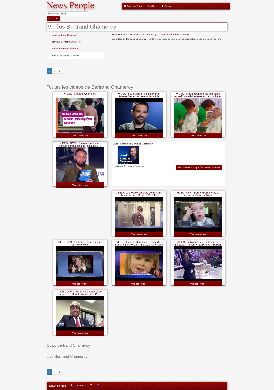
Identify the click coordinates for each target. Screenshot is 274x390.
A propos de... (78, 385)
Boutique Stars (134, 6)
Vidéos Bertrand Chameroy (65, 55)
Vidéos (153, 6)
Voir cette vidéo (80, 135)
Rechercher (53, 18)
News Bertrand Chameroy (65, 35)
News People (57, 385)
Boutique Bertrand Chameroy (66, 41)
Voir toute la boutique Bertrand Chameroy (199, 167)
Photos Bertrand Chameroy (65, 48)
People (167, 6)
